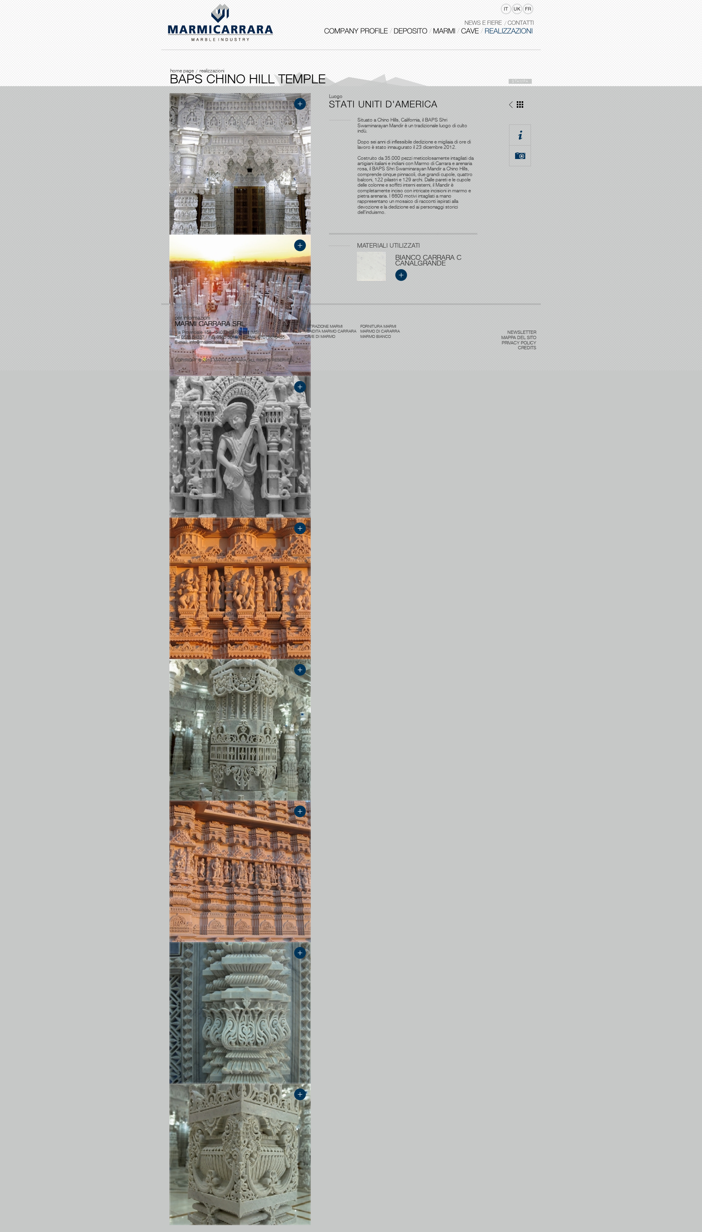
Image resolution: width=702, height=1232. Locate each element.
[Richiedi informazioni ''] (520, 135)
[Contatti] (520, 22)
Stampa (520, 81)
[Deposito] (410, 31)
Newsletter (521, 332)
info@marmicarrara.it (208, 342)
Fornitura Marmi (378, 326)
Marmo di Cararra (380, 331)
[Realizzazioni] (509, 31)
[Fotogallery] (520, 156)
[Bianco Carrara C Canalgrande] (371, 279)
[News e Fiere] (483, 22)
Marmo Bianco (375, 336)
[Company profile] (356, 31)
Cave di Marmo (320, 336)
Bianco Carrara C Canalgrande (428, 260)
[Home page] (221, 23)
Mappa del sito (518, 337)
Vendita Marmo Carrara (330, 331)
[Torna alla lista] (520, 106)
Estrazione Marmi (323, 326)
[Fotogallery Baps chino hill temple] (240, 233)
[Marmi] (444, 31)
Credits (527, 347)
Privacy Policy (519, 342)
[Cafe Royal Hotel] (511, 106)
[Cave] (470, 31)
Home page (182, 70)
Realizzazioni (211, 70)
